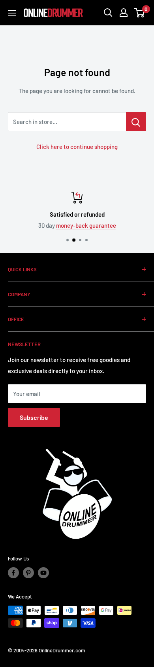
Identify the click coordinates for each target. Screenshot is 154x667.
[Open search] (108, 12)
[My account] (124, 12)
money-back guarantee (86, 225)
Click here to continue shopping (77, 146)
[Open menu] (12, 13)
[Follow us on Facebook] (13, 572)
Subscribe (34, 417)
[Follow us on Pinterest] (28, 572)
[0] (140, 12)
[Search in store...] (136, 121)
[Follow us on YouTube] (43, 572)
